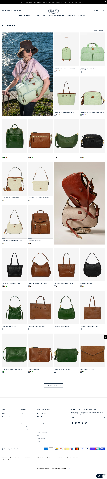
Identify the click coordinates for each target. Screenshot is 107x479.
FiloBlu (10, 459)
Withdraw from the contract (44, 429)
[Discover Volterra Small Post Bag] (66, 350)
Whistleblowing (24, 429)
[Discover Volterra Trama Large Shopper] (66, 93)
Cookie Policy (40, 420)
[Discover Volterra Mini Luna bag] (66, 136)
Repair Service (41, 438)
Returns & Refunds (42, 432)
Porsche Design (6, 416)
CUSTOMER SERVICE (43, 409)
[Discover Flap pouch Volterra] (92, 350)
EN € (17, 449)
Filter (95, 30)
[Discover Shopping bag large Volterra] (66, 265)
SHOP (3, 409)
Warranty (39, 435)
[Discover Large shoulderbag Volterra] (40, 265)
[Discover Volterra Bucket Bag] (14, 307)
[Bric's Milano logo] (53, 11)
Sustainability (23, 426)
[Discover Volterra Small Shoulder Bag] (14, 350)
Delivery (39, 426)
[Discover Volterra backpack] (14, 136)
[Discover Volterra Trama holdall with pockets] (92, 49)
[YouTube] (79, 422)
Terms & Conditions (42, 413)
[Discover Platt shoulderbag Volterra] (40, 136)
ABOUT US (23, 409)
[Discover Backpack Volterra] (40, 222)
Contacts (22, 420)
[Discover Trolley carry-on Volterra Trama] (66, 49)
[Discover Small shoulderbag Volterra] (92, 136)
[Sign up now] (104, 418)
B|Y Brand (4, 413)
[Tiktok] (86, 422)
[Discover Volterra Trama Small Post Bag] (40, 179)
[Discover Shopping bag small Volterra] (14, 265)
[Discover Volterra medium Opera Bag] (92, 307)
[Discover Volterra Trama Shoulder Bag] (14, 222)
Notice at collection (43, 468)
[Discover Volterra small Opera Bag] (40, 307)
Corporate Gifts (24, 423)
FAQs (38, 441)
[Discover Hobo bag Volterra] (92, 265)
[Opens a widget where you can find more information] (100, 476)
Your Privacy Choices (59, 468)
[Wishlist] (104, 11)
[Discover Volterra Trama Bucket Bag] (14, 179)
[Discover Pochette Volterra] (40, 350)
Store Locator (5, 420)
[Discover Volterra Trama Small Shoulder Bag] (92, 93)
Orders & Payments (42, 423)
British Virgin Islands (9, 449)
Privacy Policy (40, 416)
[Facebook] (72, 422)
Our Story (22, 413)
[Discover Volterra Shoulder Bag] (66, 307)
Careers (22, 416)
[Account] (101, 11)
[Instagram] (75, 422)
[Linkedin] (82, 422)
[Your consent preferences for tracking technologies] (104, 476)
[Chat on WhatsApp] (105, 337)
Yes (61, 2)
